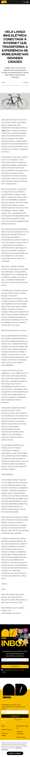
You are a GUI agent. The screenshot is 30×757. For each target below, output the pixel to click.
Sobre (3, 726)
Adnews (3, 82)
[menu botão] (27, 2)
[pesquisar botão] (24, 2)
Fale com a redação (4, 734)
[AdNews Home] (4, 2)
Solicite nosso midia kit (22, 727)
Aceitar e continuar (15, 753)
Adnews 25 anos (6, 730)
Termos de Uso (18, 670)
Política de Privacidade (20, 733)
